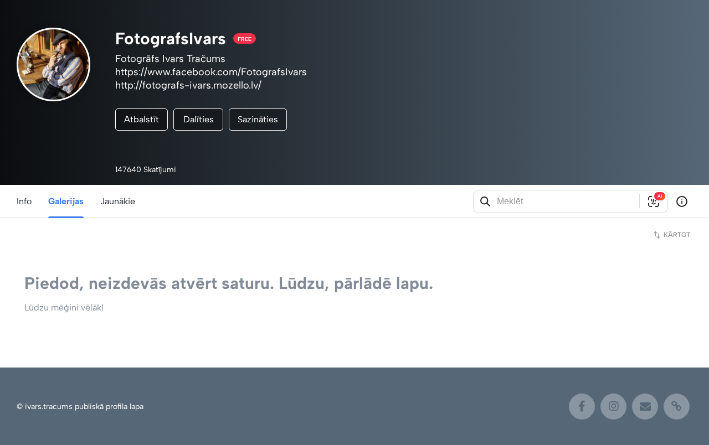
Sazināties (258, 119)
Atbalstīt (141, 119)
